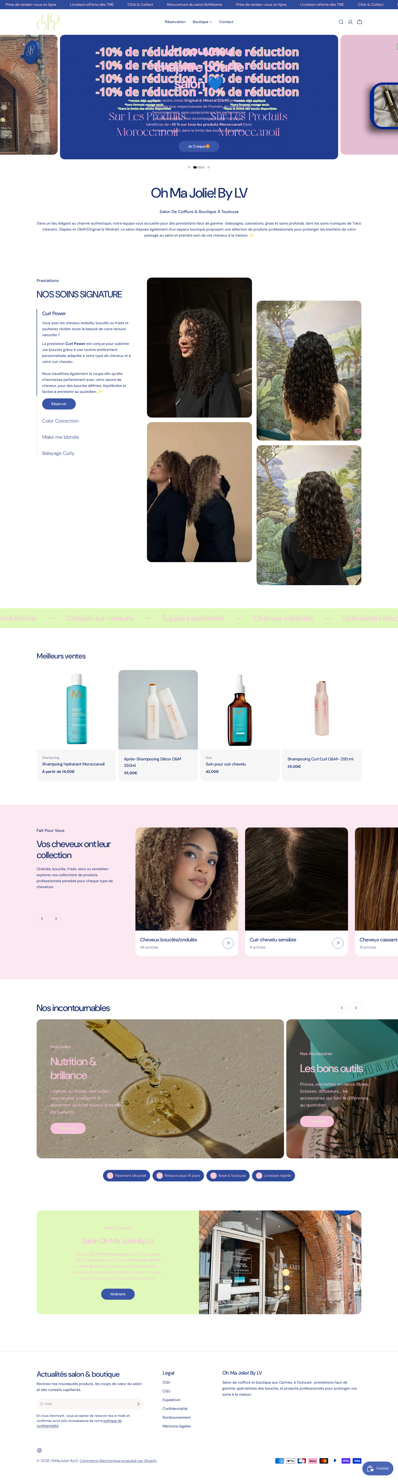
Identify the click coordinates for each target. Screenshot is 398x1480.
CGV (166, 1382)
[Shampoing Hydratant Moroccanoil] (76, 710)
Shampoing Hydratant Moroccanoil (73, 764)
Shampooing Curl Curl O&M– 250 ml (320, 759)
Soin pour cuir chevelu (226, 764)
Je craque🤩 (199, 146)
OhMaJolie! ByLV (64, 1460)
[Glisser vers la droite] (55, 918)
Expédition (172, 1399)
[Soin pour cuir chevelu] (240, 710)
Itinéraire (118, 1294)
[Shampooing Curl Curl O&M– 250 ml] (321, 710)
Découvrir (68, 1128)
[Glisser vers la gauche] (42, 918)
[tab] (88, 352)
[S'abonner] (138, 1404)
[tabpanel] (254, 434)
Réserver (59, 403)
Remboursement (177, 1417)
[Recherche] (341, 22)
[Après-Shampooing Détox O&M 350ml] (158, 710)
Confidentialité (175, 1408)
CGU (166, 1391)
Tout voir (317, 1121)
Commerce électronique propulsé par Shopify (118, 1460)
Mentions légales (177, 1426)
